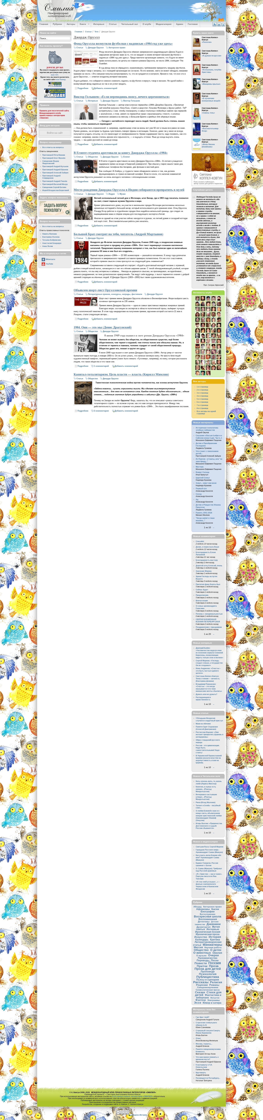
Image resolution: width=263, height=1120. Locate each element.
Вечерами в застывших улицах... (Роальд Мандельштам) (206, 796)
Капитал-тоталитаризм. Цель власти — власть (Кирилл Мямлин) (121, 374)
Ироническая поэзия (207, 931)
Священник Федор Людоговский (50, 162)
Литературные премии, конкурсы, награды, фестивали (115, 294)
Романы (214, 985)
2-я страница (202, 390)
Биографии (208, 911)
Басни (215, 909)
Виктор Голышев (131, 101)
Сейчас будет (202, 590)
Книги (82, 24)
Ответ (198, 1038)
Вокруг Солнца (202, 472)
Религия (216, 982)
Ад (197, 499)
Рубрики (57, 24)
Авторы (71, 24)
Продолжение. (202, 595)
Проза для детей (208, 968)
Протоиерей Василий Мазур (55, 184)
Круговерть (201, 1073)
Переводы (203, 960)
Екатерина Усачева (51, 237)
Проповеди (208, 971)
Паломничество (207, 958)
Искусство (200, 937)
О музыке (201, 955)
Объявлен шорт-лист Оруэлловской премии (105, 290)
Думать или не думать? (206, 694)
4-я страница (202, 396)
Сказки (200, 992)
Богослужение (207, 914)
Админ (179, 24)
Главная (43, 24)
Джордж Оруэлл (96, 47)
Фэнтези (200, 1000)
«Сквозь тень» (208, 113)
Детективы (204, 921)
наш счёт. (55, 74)
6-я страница (202, 402)
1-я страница (202, 387)
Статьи (113, 24)
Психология (207, 974)
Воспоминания (207, 919)
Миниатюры (212, 944)
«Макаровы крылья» (211, 84)
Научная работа (212, 947)
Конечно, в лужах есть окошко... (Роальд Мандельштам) (206, 789)
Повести (201, 963)
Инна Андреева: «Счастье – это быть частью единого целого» (208, 670)
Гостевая (193, 24)
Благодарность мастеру (207, 560)
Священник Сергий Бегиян (54, 187)
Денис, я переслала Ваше (207, 547)
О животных (202, 952)
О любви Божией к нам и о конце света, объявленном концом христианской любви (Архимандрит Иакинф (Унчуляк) (209, 815)
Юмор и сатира (212, 1002)
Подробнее (82, 88)
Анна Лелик (47, 246)
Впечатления (202, 601)
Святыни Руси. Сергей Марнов (209, 847)
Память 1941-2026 (204, 513)
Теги (96, 32)
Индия (112, 194)
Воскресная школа (207, 916)
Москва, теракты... (204, 1044)
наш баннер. (61, 79)
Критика (215, 939)
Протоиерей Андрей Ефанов (55, 170)
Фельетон (214, 998)
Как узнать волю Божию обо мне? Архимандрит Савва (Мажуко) (208, 857)
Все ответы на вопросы (53, 147)
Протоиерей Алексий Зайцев (55, 173)
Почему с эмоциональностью (209, 614)
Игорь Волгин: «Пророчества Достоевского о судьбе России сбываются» (209, 825)
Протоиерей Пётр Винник (53, 155)
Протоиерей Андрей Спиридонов (51, 177)
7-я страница (202, 405)
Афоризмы (203, 909)
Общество (93, 157)
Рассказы (201, 982)
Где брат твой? (202, 1017)
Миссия (198, 947)
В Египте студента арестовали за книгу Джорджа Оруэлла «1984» (121, 152)
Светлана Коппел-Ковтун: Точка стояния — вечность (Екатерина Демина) (208, 678)
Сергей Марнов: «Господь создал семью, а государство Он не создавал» (209, 663)
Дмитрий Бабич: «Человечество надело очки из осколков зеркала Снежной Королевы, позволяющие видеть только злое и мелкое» (209, 652)
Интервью (98, 24)
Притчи (202, 966)
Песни (215, 960)
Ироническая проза (207, 934)
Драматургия (203, 927)
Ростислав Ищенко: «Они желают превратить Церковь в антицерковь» (209, 734)
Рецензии (202, 985)
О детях (215, 950)
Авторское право (117, 47)
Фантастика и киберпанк (208, 996)
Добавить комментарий (105, 88)
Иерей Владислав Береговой (55, 190)
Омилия (217, 952)
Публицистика (207, 977)
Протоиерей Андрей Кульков (55, 166)
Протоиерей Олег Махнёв (53, 158)
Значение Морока (204, 571)
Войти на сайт (55, 133)
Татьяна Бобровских (51, 240)
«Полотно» (207, 42)
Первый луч (201, 488)
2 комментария (101, 411)
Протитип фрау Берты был (208, 584)
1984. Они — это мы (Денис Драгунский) (103, 327)
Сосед (199, 494)
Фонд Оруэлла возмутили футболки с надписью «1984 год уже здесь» (123, 43)
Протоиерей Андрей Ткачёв (54, 181)
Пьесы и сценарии (207, 979)
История (215, 936)
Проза (214, 966)
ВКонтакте (50, 259)
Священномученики (207, 987)
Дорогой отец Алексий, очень (209, 566)
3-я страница (202, 393)
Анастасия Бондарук (51, 243)
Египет (126, 157)
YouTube (49, 264)
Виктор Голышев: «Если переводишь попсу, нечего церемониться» (122, 96)
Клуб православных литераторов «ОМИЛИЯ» (132, 1096)
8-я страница (202, 408)
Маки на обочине (203, 724)
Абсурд (197, 906)
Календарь (202, 939)
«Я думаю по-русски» (211, 56)
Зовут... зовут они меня (206, 483)
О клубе (147, 24)
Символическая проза (208, 990)
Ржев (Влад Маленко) (205, 802)
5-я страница (202, 399)
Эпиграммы (213, 1000)
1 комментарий (101, 366)
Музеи (123, 194)
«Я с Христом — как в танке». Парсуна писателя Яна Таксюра (209, 876)
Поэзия (214, 963)
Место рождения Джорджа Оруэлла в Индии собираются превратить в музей (129, 189)
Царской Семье (203, 478)
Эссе (197, 1002)
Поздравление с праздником (209, 627)
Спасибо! (200, 541)
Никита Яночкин (49, 234)
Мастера (199, 467)
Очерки (213, 955)
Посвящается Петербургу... (208, 1078)
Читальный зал (129, 24)
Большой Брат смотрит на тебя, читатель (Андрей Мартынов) (118, 234)
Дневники (214, 924)
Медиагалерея (163, 24)
